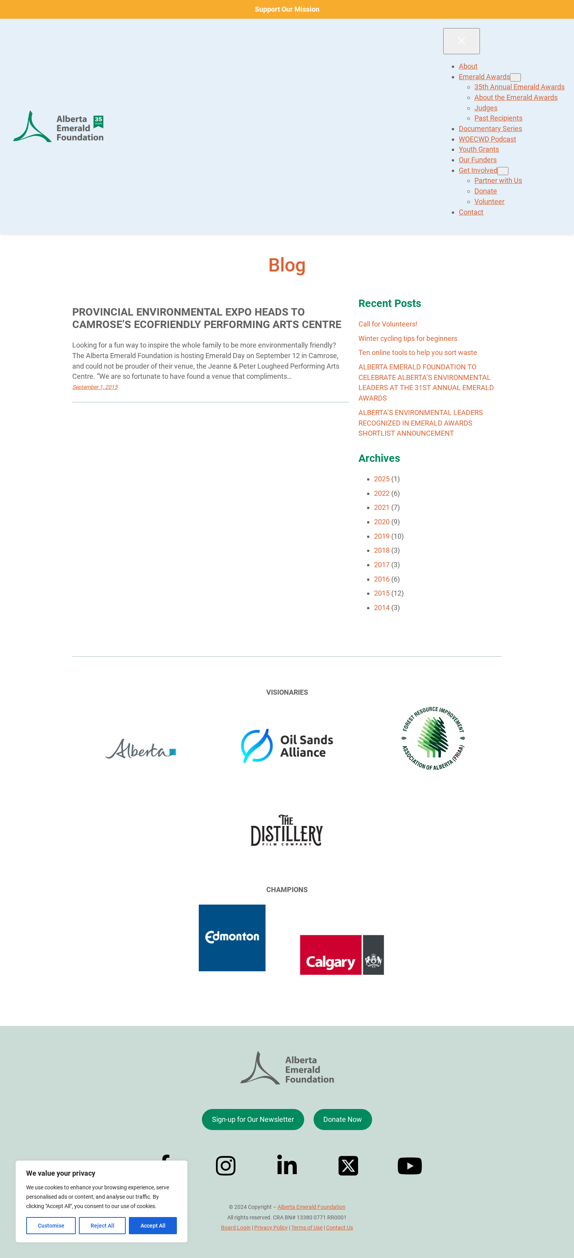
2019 (382, 536)
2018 (382, 550)
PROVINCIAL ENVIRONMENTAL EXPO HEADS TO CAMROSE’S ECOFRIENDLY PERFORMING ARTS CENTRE (206, 318)
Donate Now (342, 1119)
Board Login (236, 1227)
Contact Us (339, 1227)
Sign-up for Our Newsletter (253, 1119)
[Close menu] (461, 41)
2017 (382, 565)
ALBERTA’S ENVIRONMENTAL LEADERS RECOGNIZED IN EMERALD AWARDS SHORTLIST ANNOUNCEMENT (420, 422)
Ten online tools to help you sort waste (417, 352)
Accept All (153, 1226)
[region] (101, 1201)
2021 (382, 507)
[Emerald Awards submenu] (515, 77)
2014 (382, 607)
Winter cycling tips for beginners (407, 338)
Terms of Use (307, 1227)
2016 (382, 579)
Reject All (102, 1226)
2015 (382, 593)
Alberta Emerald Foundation (312, 1207)
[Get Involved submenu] (502, 171)
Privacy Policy (271, 1227)
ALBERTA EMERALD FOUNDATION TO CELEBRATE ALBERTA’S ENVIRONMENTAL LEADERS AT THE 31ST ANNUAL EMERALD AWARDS (426, 382)
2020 (382, 522)
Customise (51, 1226)
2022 (382, 493)
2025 (382, 479)
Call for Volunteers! (387, 324)
